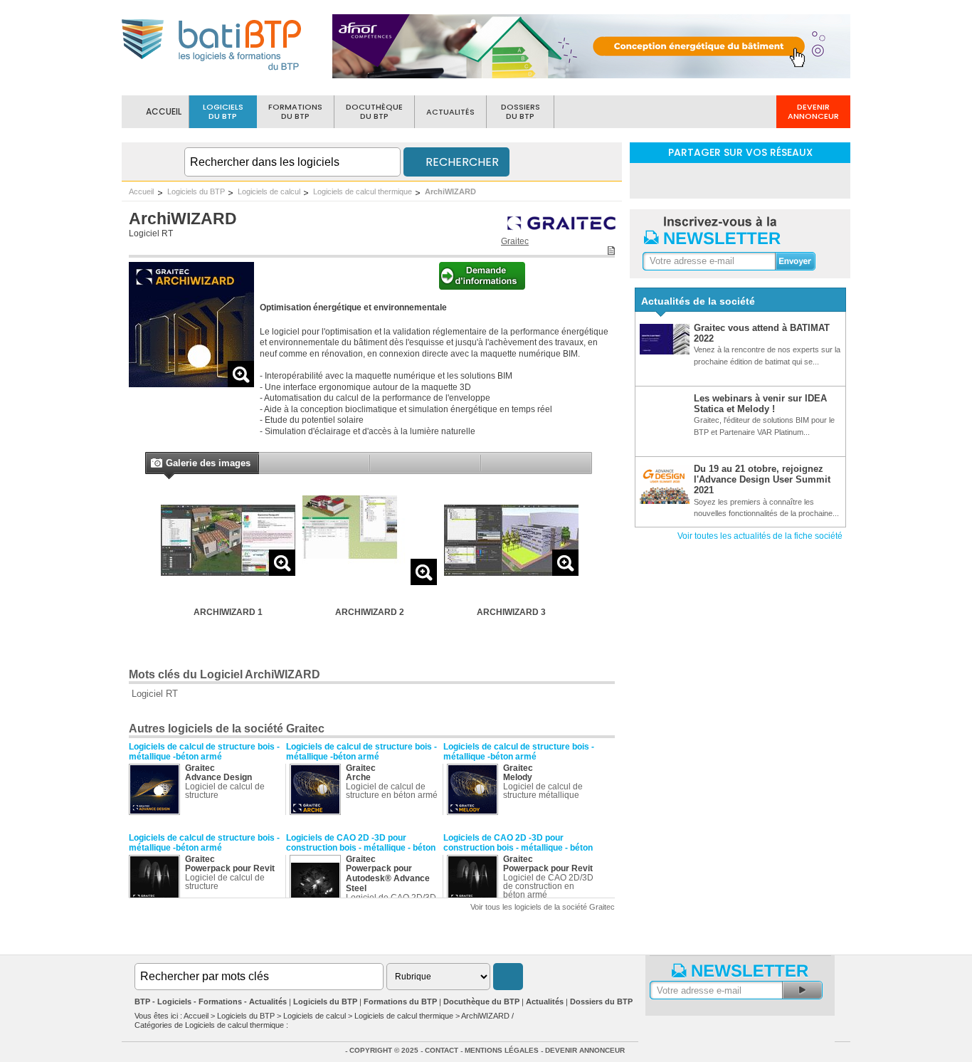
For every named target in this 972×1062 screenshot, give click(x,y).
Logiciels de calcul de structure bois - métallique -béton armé (204, 752)
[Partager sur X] (777, 180)
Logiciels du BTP (196, 191)
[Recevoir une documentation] (482, 287)
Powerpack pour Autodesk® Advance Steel (388, 878)
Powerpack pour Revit (230, 868)
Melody (517, 777)
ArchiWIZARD (450, 191)
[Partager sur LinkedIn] (703, 180)
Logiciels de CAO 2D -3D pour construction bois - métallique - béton (360, 843)
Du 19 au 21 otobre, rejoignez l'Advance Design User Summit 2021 (762, 479)
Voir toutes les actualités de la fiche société (759, 536)
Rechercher (461, 162)
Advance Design (218, 777)
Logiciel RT (151, 233)
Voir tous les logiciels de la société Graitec (542, 907)
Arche (358, 777)
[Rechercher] (508, 976)
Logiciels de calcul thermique (362, 191)
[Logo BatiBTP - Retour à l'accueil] (212, 72)
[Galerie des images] (155, 464)
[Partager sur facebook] (740, 180)
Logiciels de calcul (269, 191)
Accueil (141, 191)
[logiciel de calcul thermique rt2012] (191, 383)
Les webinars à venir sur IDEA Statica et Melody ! (760, 403)
